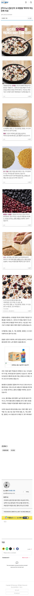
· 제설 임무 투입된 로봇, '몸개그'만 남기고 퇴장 (16, 505)
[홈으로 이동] (4, 2)
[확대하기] (17, 26)
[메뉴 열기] (25, 2)
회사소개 (17, 590)
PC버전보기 (17, 593)
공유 (30, 18)
